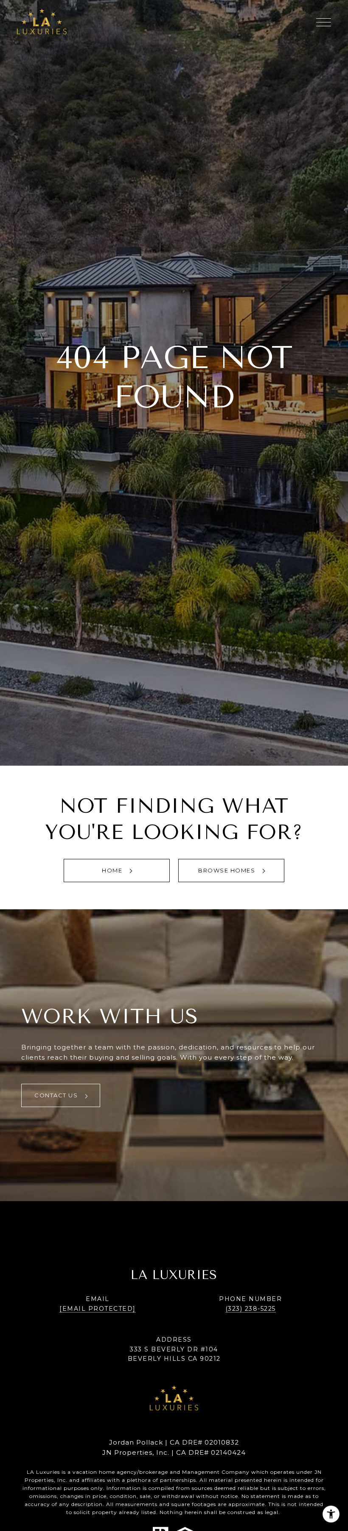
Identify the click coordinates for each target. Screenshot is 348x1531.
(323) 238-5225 (250, 1308)
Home (113, 870)
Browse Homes (227, 870)
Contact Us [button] (57, 1095)
